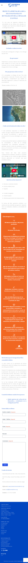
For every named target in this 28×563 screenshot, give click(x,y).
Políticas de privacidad (5, 545)
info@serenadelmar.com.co (6, 506)
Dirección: (4, 433)
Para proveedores (4, 542)
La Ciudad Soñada (4, 523)
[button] (2, 5)
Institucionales (3, 532)
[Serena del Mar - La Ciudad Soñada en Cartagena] (14, 5)
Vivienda (2, 533)
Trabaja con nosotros (4, 541)
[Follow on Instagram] (3, 550)
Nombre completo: (8, 412)
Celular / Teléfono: (8, 419)
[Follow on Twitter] (5, 550)
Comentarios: (7, 441)
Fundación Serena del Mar (6, 539)
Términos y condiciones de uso (6, 546)
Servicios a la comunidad (5, 543)
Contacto (2, 528)
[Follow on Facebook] (1, 550)
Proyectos (2, 526)
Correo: (6, 426)
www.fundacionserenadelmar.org (16, 486)
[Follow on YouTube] (6, 550)
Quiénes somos (4, 524)
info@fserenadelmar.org (12, 489)
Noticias (2, 527)
